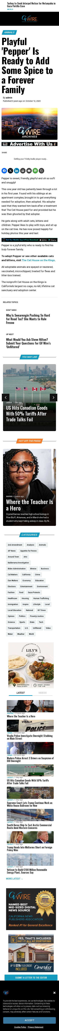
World (8, 9)
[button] (54, 992)
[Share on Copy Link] (41, 170)
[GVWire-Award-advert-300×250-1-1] (31, 929)
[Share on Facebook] (4, 170)
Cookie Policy (20, 1027)
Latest (9, 403)
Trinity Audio (29, 159)
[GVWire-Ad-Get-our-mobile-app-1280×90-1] (29, 241)
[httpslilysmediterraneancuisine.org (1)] (31, 687)
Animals (9, 32)
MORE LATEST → (14, 879)
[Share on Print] (23, 170)
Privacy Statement (35, 1027)
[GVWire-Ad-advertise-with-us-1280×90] (29, 145)
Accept (29, 1020)
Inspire (9, 497)
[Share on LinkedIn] (16, 170)
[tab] (20, 693)
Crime (9, 733)
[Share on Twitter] (10, 170)
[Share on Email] (29, 170)
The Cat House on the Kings (38, 260)
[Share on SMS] (35, 170)
